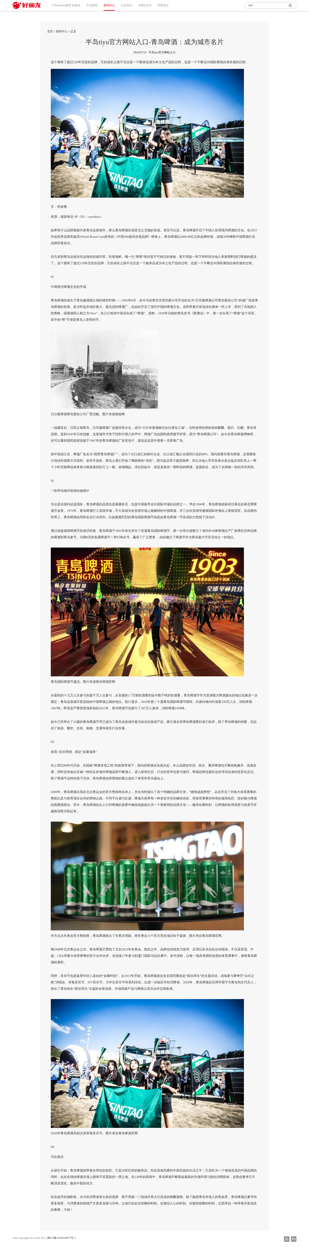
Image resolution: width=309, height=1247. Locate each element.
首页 (50, 31)
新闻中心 (61, 31)
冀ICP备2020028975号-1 (61, 1237)
